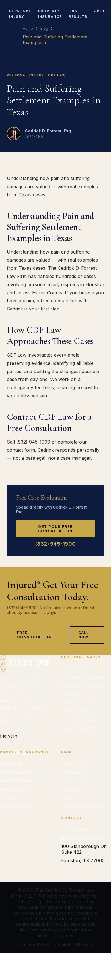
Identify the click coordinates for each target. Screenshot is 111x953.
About (101, 11)
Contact (68, 797)
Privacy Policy (34, 944)
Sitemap (83, 944)
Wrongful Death (76, 711)
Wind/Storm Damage (19, 780)
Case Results (73, 772)
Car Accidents (74, 668)
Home (28, 28)
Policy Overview (15, 806)
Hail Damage (12, 763)
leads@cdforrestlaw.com (84, 838)
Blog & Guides (74, 780)
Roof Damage (13, 797)
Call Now (83, 635)
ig (5, 736)
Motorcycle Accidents (81, 685)
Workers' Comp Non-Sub (85, 728)
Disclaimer (62, 944)
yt (10, 736)
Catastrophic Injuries (80, 719)
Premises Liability (77, 702)
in (15, 736)
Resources (71, 789)
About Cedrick (74, 763)
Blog (44, 28)
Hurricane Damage (17, 772)
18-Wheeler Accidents (81, 677)
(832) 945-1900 (55, 544)
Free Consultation (34, 635)
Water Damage (14, 789)
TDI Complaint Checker (83, 806)
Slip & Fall (70, 694)
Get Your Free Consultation (55, 528)
